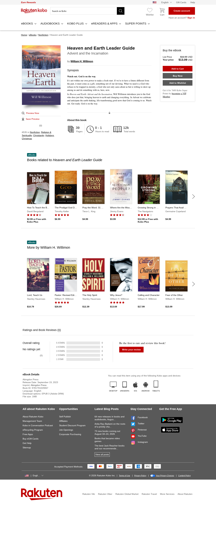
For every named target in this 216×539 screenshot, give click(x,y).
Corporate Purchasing (70, 434)
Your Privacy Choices (165, 476)
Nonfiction (35, 132)
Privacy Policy (140, 476)
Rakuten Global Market (127, 494)
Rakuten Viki (88, 494)
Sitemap (27, 447)
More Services (167, 494)
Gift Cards (181, 2)
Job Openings (66, 430)
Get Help (27, 443)
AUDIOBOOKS (50, 23)
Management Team (32, 421)
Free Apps (28, 434)
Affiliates (63, 421)
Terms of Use (124, 476)
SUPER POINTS (136, 23)
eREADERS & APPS (104, 23)
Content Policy (184, 476)
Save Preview (32, 119)
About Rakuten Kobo (33, 416)
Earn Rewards (28, 2)
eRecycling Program (33, 430)
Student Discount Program (72, 425)
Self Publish (65, 416)
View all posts (102, 454)
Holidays (49, 135)
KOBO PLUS (75, 23)
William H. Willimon (82, 61)
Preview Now (32, 113)
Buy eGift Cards (30, 438)
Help (192, 2)
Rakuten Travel (149, 494)
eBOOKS (27, 23)
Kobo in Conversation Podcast (38, 425)
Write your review (131, 349)
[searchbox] (87, 11)
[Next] (193, 196)
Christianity (38, 135)
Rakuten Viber (105, 494)
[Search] (120, 11)
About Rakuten (185, 494)
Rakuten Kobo (34, 10)
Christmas (27, 138)
